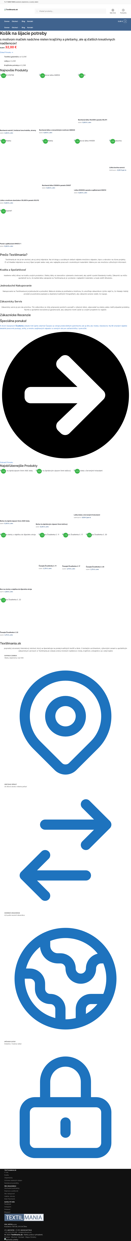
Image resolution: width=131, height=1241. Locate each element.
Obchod (14, 1237)
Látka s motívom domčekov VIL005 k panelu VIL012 (19, 200)
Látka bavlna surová (117, 167)
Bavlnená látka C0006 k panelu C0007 (56, 185)
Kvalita (6, 1175)
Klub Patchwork (9, 1199)
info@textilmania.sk (25, 1232)
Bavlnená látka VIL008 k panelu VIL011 (92, 120)
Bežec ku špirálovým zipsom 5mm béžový (52, 524)
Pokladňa (123, 13)
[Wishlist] (32, 76)
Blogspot (7, 1212)
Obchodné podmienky (11, 1188)
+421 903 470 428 (10, 1232)
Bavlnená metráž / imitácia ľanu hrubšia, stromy (18, 130)
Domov (7, 1237)
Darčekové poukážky (11, 1183)
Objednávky (8, 1178)
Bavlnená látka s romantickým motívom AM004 (57, 130)
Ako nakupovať (9, 1193)
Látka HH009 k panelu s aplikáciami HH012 (90, 190)
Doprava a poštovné (11, 1191)
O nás (6, 1172)
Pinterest (7, 1209)
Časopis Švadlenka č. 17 (71, 566)
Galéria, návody (9, 1196)
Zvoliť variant (118, 174)
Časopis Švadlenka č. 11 (47, 566)
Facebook (7, 1204)
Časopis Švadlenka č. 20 (95, 567)
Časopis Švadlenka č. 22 (9, 632)
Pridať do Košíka (18, 137)
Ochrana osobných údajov (13, 1180)
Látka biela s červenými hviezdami (87, 515)
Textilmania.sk (17, 1235)
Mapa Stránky (30, 1237)
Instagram (7, 1207)
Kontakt (21, 1237)
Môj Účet (113, 13)
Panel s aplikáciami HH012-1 (10, 244)
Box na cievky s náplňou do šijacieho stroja (16, 589)
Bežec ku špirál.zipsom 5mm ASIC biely (15, 521)
